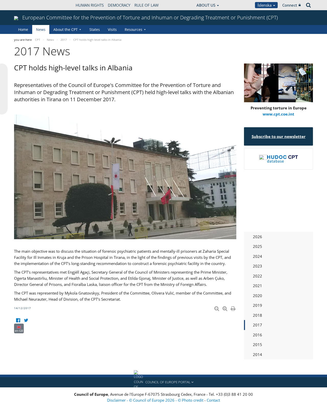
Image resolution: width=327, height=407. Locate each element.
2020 (257, 295)
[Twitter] (26, 320)
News (40, 29)
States (94, 29)
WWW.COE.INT (27, 5)
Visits (112, 29)
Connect (289, 5)
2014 (257, 354)
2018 (257, 315)
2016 (257, 334)
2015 (257, 344)
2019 (257, 305)
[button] (163, 382)
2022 (257, 275)
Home (23, 29)
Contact (213, 400)
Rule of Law (146, 5)
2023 (257, 266)
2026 (257, 236)
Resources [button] (133, 29)
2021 (257, 285)
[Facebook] (18, 320)
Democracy (119, 5)
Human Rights (90, 5)
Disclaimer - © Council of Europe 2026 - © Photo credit (155, 400)
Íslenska (265, 5)
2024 (257, 256)
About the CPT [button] (65, 29)
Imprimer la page (233, 307)
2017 (257, 324)
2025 (257, 246)
